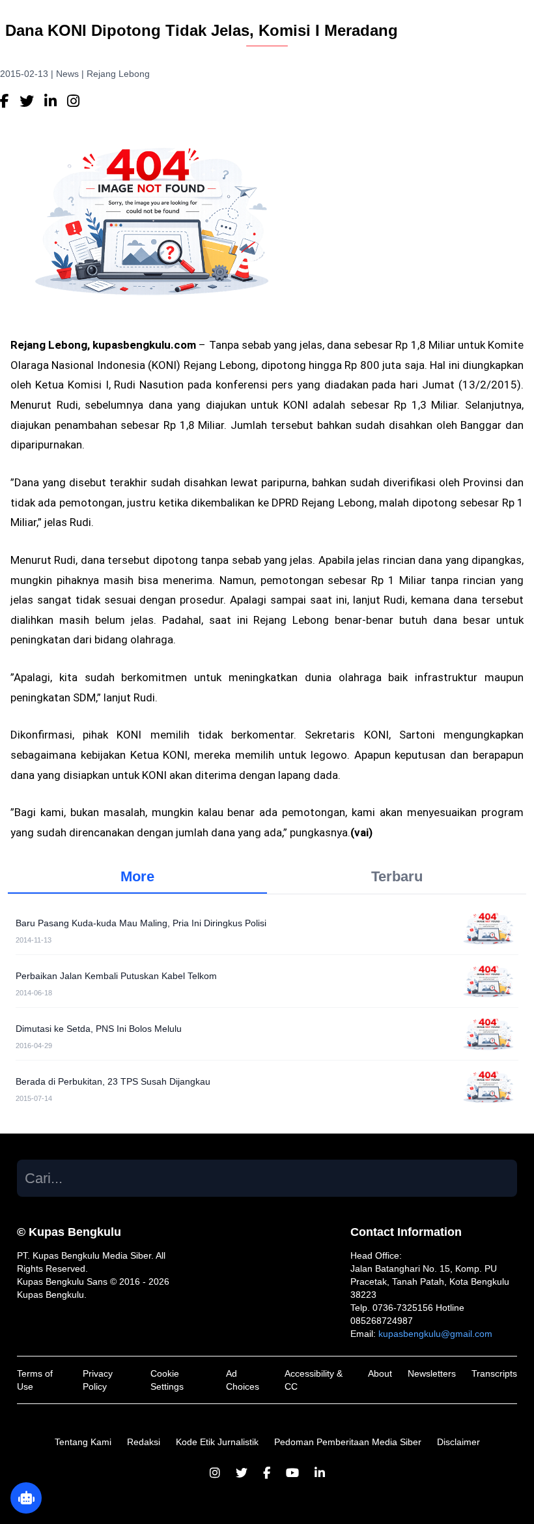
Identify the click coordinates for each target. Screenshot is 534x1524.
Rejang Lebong (118, 73)
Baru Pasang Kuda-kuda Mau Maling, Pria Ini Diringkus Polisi (141, 923)
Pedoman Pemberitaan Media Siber (347, 1442)
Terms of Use (35, 1380)
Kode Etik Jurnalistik (217, 1442)
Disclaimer (458, 1442)
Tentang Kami (83, 1442)
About (380, 1373)
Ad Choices (242, 1380)
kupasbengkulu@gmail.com (435, 1333)
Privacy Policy (98, 1380)
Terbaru (397, 876)
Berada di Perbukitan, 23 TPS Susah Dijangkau (113, 1081)
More (137, 876)
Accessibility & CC (314, 1380)
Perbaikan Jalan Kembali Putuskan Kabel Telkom (116, 976)
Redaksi (143, 1442)
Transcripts (494, 1373)
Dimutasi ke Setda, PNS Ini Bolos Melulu (99, 1028)
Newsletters (432, 1373)
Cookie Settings (167, 1380)
